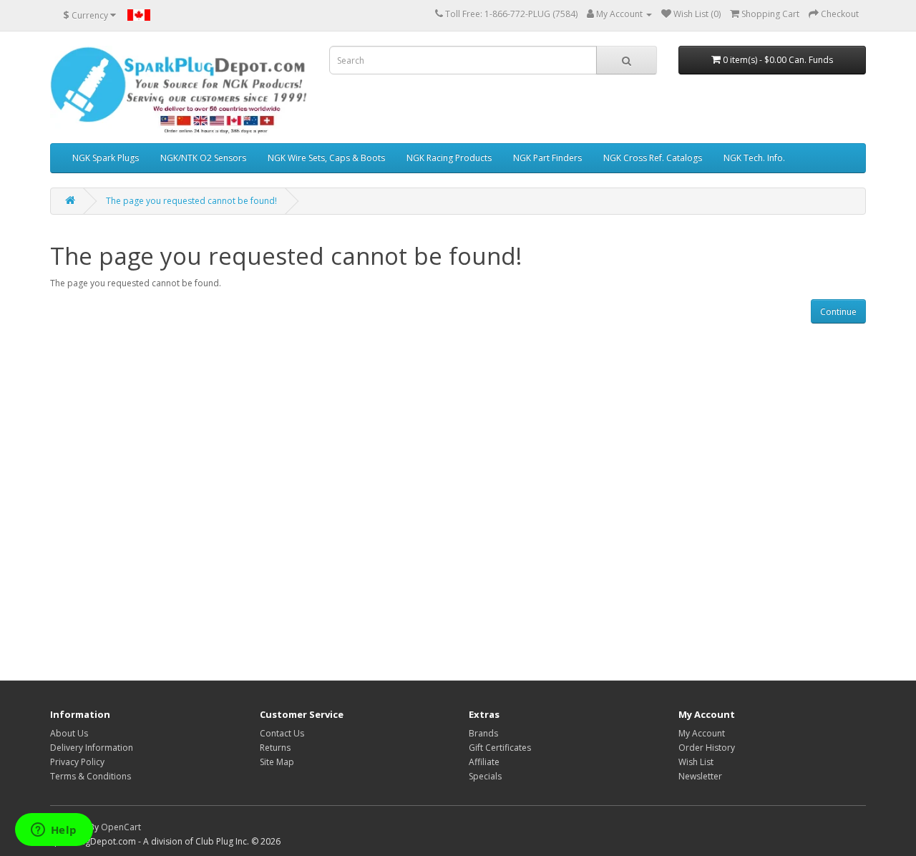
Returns (275, 747)
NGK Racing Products (449, 158)
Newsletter (700, 776)
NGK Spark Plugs (105, 158)
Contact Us (282, 733)
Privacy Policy (77, 762)
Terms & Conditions (90, 776)
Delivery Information (91, 747)
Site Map (277, 762)
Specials (485, 776)
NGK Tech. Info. (754, 158)
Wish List (695, 762)
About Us (69, 733)
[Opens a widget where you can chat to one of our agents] (53, 831)
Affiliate (484, 762)
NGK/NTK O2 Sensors (203, 158)
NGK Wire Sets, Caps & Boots (326, 158)
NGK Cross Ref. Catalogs (652, 158)
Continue (838, 312)
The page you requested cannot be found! (191, 201)
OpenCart (121, 827)
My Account (701, 733)
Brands (483, 733)
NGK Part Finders (547, 158)
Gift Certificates (500, 747)
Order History (706, 747)
